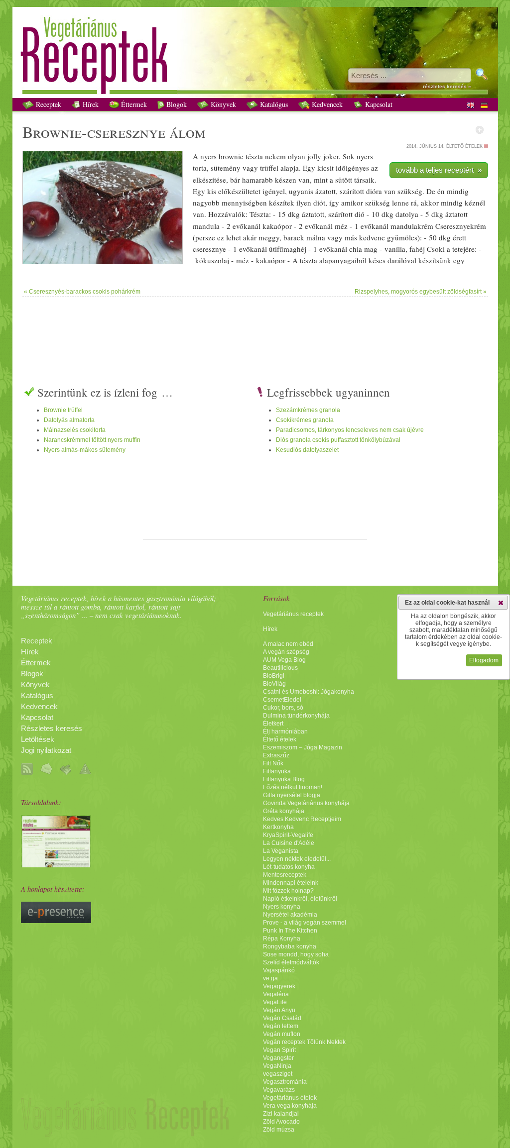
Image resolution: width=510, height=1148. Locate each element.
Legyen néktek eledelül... (297, 858)
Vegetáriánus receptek (293, 614)
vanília (394, 249)
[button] (501, 603)
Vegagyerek (279, 986)
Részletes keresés (51, 728)
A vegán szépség (286, 651)
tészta (254, 156)
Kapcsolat (377, 104)
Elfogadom (484, 660)
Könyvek (222, 104)
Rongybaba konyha (289, 946)
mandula (206, 226)
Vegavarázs (279, 1089)
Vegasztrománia (285, 1081)
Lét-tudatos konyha (289, 866)
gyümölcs (402, 237)
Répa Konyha (281, 938)
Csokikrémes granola (305, 420)
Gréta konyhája (283, 811)
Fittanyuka (277, 771)
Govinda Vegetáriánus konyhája (306, 803)
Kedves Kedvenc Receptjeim (302, 819)
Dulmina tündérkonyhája (296, 715)
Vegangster (278, 1057)
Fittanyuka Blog (284, 779)
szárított (352, 191)
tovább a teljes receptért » (439, 170)
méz (341, 226)
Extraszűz (276, 755)
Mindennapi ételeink (290, 882)
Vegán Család (282, 1018)
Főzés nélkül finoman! (292, 787)
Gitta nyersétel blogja (291, 795)
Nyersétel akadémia (290, 914)
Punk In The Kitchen (290, 930)
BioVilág (274, 683)
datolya (406, 214)
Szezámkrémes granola (308, 410)
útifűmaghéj (287, 249)
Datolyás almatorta (69, 420)
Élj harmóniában (285, 731)
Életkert (273, 723)
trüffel (269, 168)
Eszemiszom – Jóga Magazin (302, 747)
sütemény (226, 168)
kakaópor (277, 226)
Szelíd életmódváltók (291, 962)
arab (262, 180)
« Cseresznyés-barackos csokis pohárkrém (82, 291)
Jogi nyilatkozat (46, 750)
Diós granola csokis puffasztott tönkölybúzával (338, 439)
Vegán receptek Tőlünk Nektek (304, 1042)
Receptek (47, 104)
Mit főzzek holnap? (288, 890)
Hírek (90, 104)
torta (200, 168)
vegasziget (277, 1073)
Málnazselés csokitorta (75, 429)
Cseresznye (452, 226)
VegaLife (275, 1002)
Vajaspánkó (279, 970)
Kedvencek (326, 104)
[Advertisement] (255, 329)
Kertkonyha (278, 827)
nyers (208, 156)
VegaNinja (277, 1065)
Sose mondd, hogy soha (296, 954)
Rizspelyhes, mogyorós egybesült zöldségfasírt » (421, 291)
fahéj (417, 249)
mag (371, 249)
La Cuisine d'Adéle (288, 842)
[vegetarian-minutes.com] (56, 865)
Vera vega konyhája (290, 1105)
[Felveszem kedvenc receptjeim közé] (480, 130)
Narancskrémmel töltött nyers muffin (92, 439)
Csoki (436, 249)
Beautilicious (280, 667)
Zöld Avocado (281, 1121)
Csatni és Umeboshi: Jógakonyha (308, 691)
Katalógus (273, 104)
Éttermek (133, 104)
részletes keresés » (447, 86)
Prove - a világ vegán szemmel (304, 922)
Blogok (175, 104)
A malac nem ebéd (288, 643)
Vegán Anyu (279, 1010)
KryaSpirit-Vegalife (288, 835)
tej (461, 249)
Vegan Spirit (279, 1049)
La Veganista (280, 850)
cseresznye (126, 131)
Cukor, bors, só (283, 707)
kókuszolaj (212, 260)
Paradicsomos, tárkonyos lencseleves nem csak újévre (350, 429)
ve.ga (270, 978)
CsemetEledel (282, 699)
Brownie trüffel (63, 410)
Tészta (259, 214)
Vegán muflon (281, 1034)
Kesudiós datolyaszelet (307, 449)
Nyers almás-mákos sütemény (85, 449)
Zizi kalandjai (281, 1113)
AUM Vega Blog (284, 659)
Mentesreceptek (284, 874)
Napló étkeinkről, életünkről (300, 898)
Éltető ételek (279, 739)
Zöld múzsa (278, 1129)
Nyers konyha (281, 906)
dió (371, 191)
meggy (268, 237)
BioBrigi (273, 675)
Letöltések (37, 739)
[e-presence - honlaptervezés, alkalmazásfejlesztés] (56, 921)
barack (293, 237)
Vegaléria (276, 994)
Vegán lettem (280, 1026)
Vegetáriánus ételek (290, 1097)
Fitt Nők (273, 763)
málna (315, 237)
